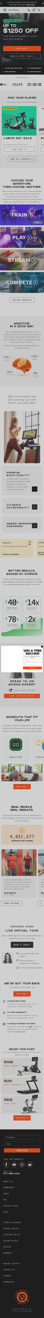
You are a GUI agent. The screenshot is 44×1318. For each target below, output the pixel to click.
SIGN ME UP (32, 667)
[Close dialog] (42, 647)
